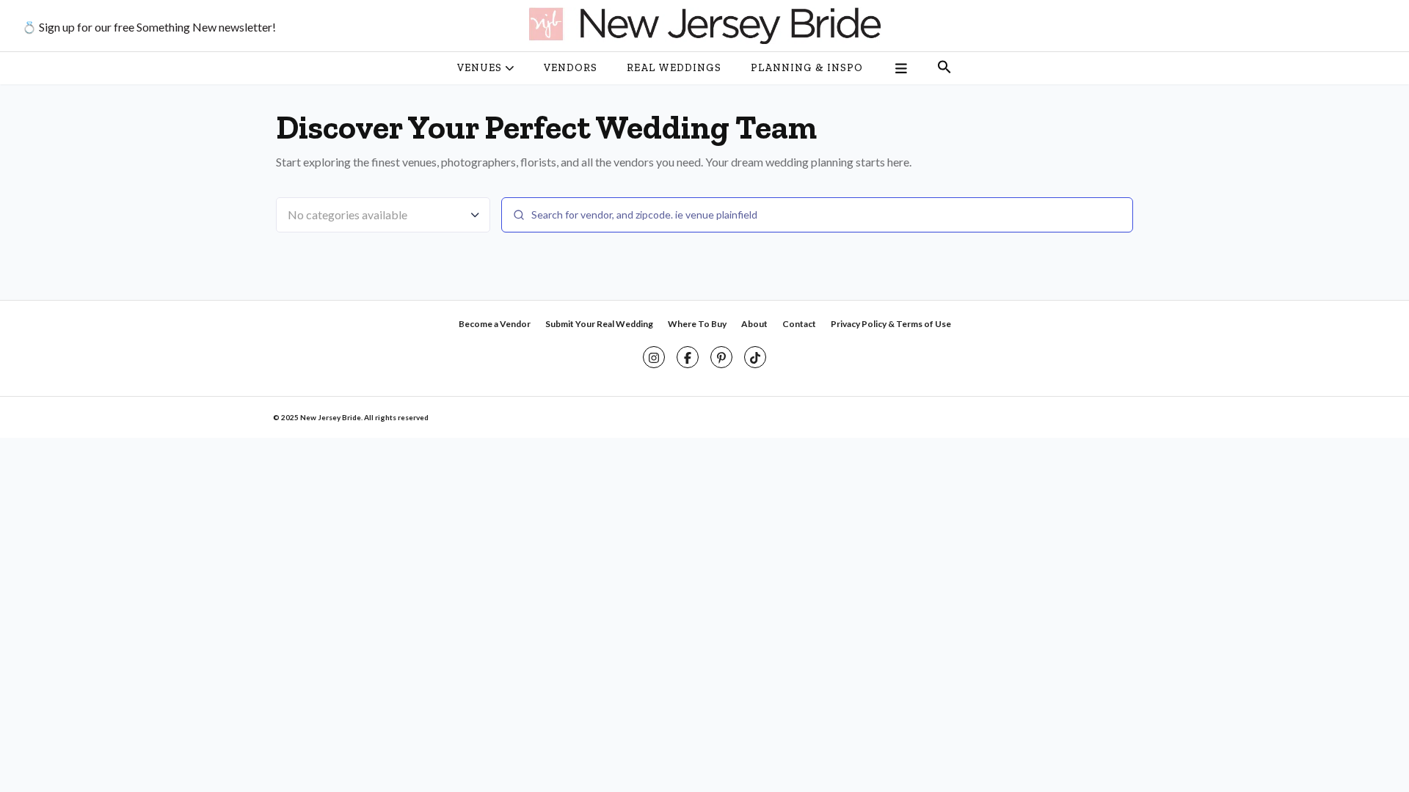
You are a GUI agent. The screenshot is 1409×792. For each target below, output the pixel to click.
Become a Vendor (495, 323)
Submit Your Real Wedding (599, 323)
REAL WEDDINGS (674, 68)
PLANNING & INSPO (807, 68)
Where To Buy (697, 323)
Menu (900, 68)
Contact (799, 323)
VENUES (479, 68)
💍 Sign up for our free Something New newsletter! (149, 27)
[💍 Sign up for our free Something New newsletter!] (704, 26)
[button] (944, 68)
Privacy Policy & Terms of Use (891, 323)
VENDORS (570, 68)
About (754, 323)
